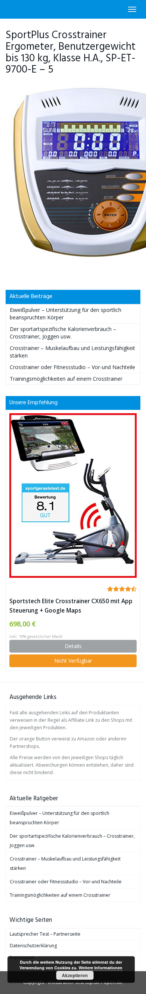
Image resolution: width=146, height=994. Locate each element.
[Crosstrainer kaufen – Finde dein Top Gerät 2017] (11, 9)
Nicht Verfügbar (73, 660)
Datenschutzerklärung (33, 945)
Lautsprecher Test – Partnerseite (45, 934)
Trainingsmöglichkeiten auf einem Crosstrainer (66, 378)
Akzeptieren (75, 975)
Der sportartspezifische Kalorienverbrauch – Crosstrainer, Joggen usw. (63, 332)
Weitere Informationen (100, 967)
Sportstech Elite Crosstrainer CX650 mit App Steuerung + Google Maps (71, 605)
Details (73, 646)
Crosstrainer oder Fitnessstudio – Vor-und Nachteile (72, 367)
